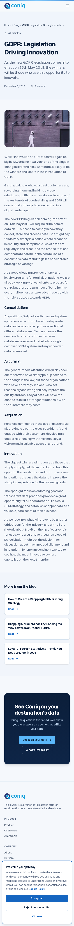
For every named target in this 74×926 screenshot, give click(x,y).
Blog (16, 25)
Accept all (37, 898)
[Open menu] (67, 6)
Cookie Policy (37, 889)
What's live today (37, 750)
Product (9, 825)
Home (7, 25)
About (8, 852)
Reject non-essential (37, 907)
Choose (37, 916)
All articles (14, 33)
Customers (10, 830)
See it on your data (34, 739)
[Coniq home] (14, 6)
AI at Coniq (10, 836)
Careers (9, 858)
